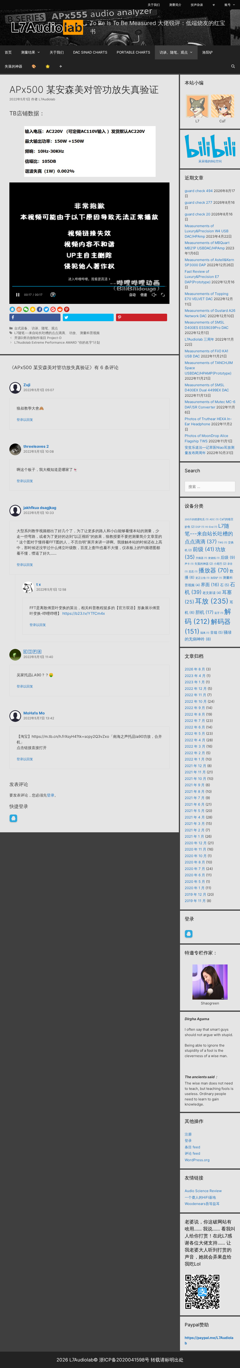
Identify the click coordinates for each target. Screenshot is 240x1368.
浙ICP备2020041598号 (124, 1360)
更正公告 (202, 577)
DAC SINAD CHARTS (90, 52)
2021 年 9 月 (195, 785)
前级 (203, 549)
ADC (214, 519)
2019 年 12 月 (195, 894)
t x (38, 584)
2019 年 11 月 (195, 901)
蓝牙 (218, 613)
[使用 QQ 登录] (13, 818)
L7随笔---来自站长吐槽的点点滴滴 (39, 333)
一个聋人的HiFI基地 (200, 1197)
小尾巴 (220, 563)
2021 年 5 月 (195, 810)
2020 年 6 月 (195, 875)
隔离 (204, 632)
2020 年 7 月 (195, 868)
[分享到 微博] (19, 309)
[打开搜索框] (233, 66)
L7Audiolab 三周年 (199, 339)
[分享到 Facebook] (39, 309)
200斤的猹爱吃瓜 (197, 519)
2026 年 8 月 (195, 669)
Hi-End (211, 526)
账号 (228, 5)
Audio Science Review (203, 1191)
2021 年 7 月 (195, 798)
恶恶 (193, 571)
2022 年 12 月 (196, 688)
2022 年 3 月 (195, 746)
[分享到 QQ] (12, 309)
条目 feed (192, 1147)
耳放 (212, 601)
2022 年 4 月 (195, 740)
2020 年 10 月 (196, 856)
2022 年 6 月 (195, 727)
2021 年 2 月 (195, 830)
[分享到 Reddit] (60, 309)
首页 (8, 52)
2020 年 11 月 (195, 849)
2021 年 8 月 (195, 791)
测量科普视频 (90, 333)
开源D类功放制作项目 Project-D (38, 338)
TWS (222, 542)
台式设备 (20, 328)
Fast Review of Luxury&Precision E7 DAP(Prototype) (202, 276)
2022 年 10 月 (196, 701)
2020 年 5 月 (195, 881)
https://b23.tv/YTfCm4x (83, 613)
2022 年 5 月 (195, 733)
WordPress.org (197, 1160)
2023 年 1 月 (195, 682)
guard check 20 (197, 214)
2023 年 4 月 (195, 675)
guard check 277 (198, 202)
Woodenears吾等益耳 (202, 1203)
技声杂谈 (197, 5)
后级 (228, 557)
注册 (188, 1134)
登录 (50, 795)
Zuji (26, 384)
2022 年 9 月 (195, 708)
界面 (210, 584)
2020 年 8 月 (195, 862)
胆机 (204, 612)
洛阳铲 (207, 52)
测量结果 (28, 52)
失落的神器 (13, 66)
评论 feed (192, 1153)
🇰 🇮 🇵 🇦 (32, 651)
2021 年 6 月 (195, 804)
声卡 (189, 563)
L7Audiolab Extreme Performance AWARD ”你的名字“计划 (57, 342)
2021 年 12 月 (195, 766)
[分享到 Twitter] (46, 309)
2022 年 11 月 (195, 695)
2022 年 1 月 (195, 759)
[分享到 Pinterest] (66, 309)
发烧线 (214, 558)
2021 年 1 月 (194, 836)
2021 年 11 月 (195, 772)
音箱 (216, 632)
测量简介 (175, 5)
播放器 (214, 570)
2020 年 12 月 (196, 843)
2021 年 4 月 (195, 817)
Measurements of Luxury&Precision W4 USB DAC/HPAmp (207, 231)
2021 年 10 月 (195, 778)
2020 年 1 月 (195, 888)
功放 (72, 333)
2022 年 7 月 (195, 720)
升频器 (201, 558)
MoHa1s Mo (34, 713)
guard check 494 (199, 191)
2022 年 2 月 (195, 753)
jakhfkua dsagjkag (39, 507)
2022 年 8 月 (195, 714)
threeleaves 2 (36, 446)
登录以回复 (25, 420)
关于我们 (154, 5)
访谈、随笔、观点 (174, 52)
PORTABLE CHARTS (133, 52)
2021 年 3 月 (195, 823)
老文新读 (211, 593)
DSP (199, 526)
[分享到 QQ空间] (32, 309)
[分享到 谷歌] (53, 309)
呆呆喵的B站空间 (210, 161)
